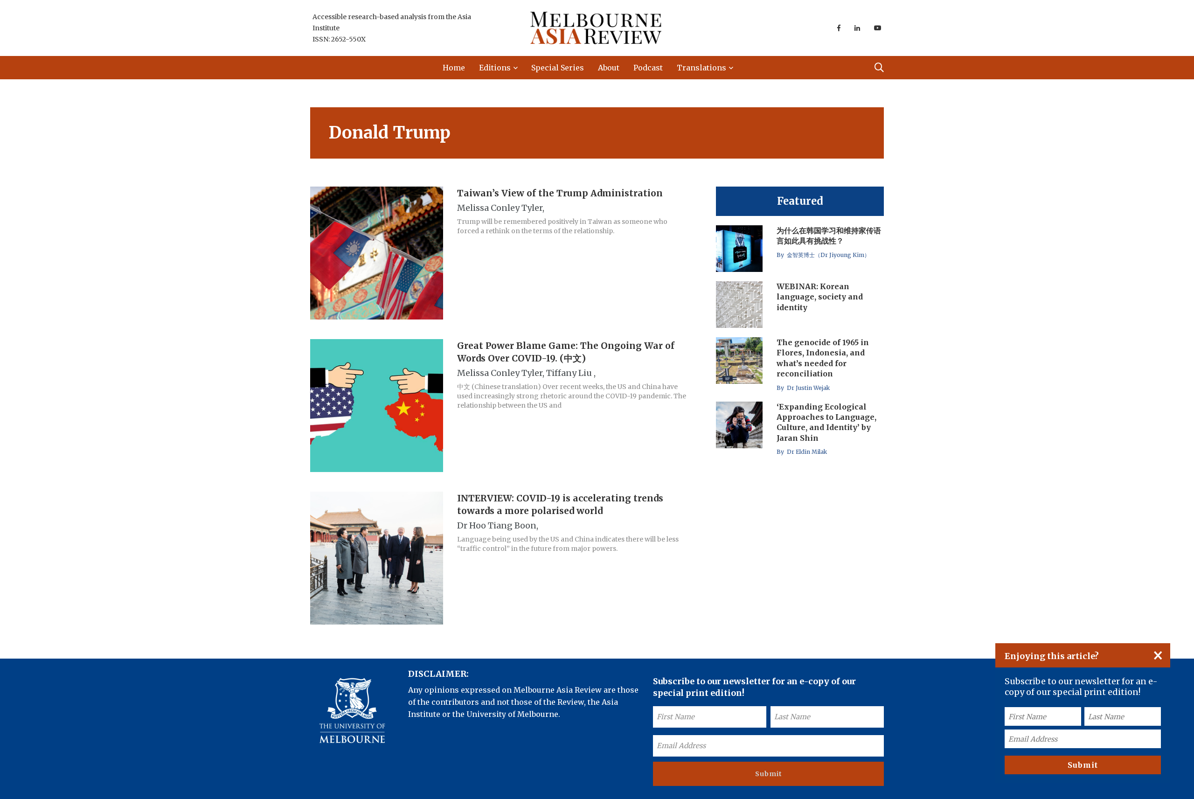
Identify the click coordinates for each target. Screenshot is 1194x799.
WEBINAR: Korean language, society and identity (820, 297)
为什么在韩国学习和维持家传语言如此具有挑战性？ (829, 235)
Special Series (557, 67)
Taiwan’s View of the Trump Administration (560, 193)
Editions (495, 67)
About (608, 67)
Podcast (648, 67)
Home (454, 67)
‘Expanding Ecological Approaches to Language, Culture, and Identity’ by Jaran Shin (826, 422)
